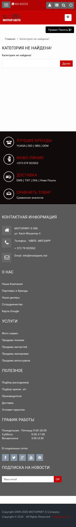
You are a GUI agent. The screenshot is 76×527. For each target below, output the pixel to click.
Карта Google (10, 311)
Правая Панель (58, 29)
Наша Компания (12, 283)
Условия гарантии (13, 409)
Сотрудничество (12, 304)
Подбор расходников (15, 382)
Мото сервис (10, 333)
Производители (12, 396)
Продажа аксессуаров (16, 360)
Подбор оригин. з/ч (14, 389)
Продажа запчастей (14, 346)
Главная (10, 38)
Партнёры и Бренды (15, 290)
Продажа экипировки (15, 353)
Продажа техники (13, 340)
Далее (66, 63)
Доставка (7, 402)
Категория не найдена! (34, 38)
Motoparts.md (61, 516)
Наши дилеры (11, 297)
